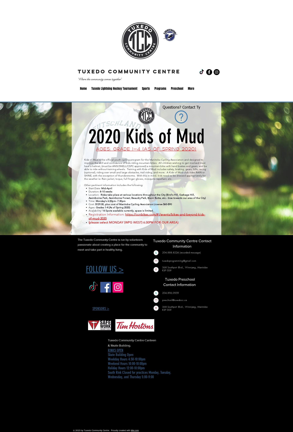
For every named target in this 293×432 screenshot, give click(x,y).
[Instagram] (217, 72)
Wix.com (135, 430)
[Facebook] (209, 72)
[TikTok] (202, 72)
